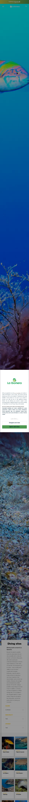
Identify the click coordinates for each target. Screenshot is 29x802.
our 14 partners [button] (17, 393)
